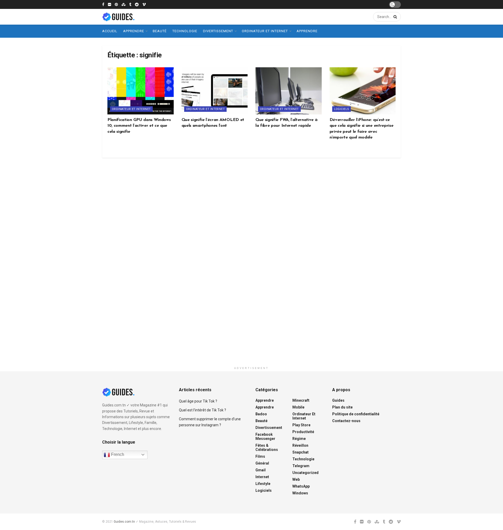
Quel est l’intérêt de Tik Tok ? (202, 410)
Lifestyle (262, 484)
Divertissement (218, 31)
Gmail (260, 470)
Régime (299, 439)
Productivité (303, 432)
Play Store (301, 425)
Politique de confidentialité (355, 414)
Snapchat (300, 452)
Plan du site (342, 407)
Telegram (300, 466)
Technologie (184, 31)
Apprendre (133, 31)
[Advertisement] (251, 270)
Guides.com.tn (124, 521)
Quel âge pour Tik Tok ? (198, 401)
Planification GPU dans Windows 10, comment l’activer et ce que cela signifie (139, 126)
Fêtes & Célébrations (266, 447)
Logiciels (341, 109)
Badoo (261, 414)
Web (296, 479)
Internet (262, 477)
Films (260, 456)
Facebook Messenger (265, 436)
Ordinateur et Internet (265, 31)
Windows (300, 493)
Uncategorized (305, 473)
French (117, 454)
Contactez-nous (346, 421)
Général (262, 463)
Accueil (109, 31)
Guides (338, 400)
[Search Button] (394, 16)
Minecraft (300, 400)
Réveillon (300, 445)
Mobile (298, 407)
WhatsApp (301, 486)
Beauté (160, 31)
